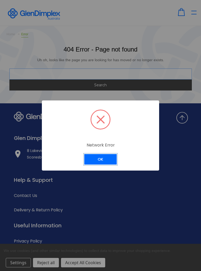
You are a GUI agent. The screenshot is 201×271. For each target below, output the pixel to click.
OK (100, 159)
